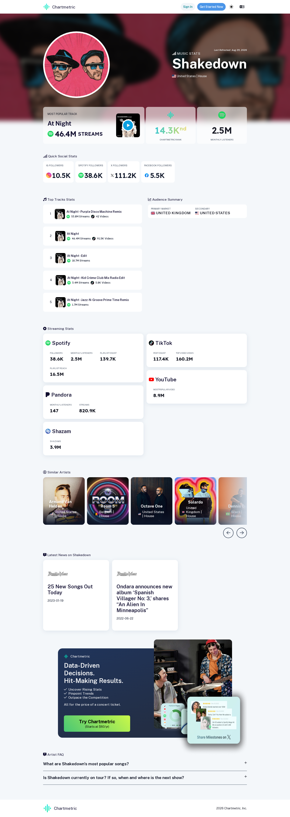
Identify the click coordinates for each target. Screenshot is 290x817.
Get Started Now (211, 6)
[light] (231, 7)
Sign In (188, 6)
